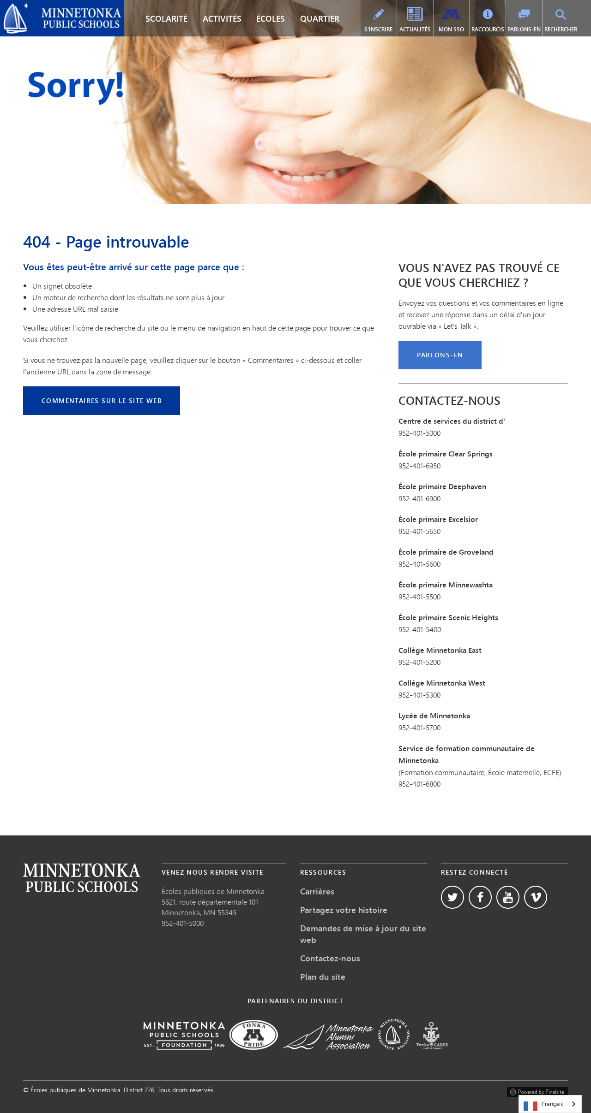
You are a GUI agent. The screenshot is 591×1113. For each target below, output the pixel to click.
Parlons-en (524, 29)
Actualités (415, 29)
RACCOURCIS (487, 29)
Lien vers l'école (81, 877)
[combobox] (550, 1104)
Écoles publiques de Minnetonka (57, 7)
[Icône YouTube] (507, 897)
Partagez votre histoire (343, 910)
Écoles (270, 18)
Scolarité (166, 18)
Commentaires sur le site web (102, 400)
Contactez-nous (330, 958)
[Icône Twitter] (452, 897)
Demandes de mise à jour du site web (363, 934)
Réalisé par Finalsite (537, 1090)
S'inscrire (378, 29)
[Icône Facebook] (480, 897)
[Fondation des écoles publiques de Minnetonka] (184, 1056)
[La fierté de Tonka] (253, 1056)
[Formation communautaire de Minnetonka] (394, 1056)
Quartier (319, 18)
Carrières (317, 891)
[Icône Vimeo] (535, 897)
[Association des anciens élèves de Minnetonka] (328, 1056)
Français (552, 1104)
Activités (222, 18)
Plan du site (322, 977)
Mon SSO (451, 29)
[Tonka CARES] (432, 1056)
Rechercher (560, 29)
